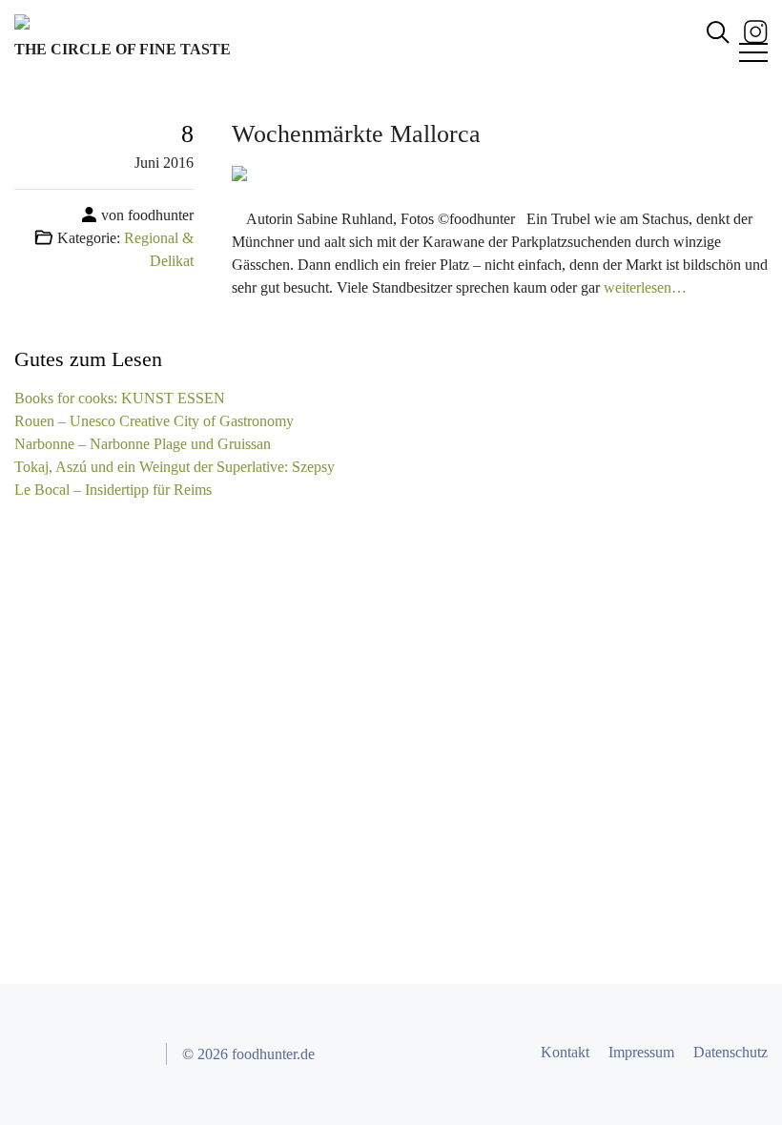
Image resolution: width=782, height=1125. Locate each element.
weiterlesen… (645, 287)
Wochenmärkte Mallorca (356, 134)
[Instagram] (756, 30)
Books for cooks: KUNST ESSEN (119, 398)
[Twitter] (65, 1054)
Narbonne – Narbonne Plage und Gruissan (142, 444)
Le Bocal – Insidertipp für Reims (113, 489)
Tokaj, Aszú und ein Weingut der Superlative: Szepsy (174, 467)
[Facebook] (31, 1054)
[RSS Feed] (134, 1054)
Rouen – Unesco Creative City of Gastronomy (154, 421)
